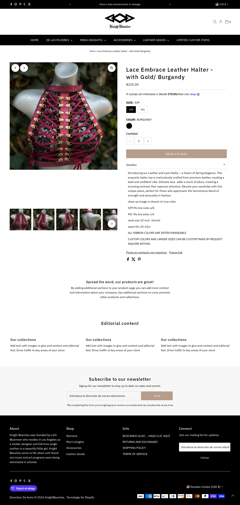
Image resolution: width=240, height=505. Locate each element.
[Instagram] (16, 4)
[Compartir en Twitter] (133, 260)
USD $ (222, 4)
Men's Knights (75, 442)
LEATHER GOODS (154, 40)
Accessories (74, 448)
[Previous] (70, 4)
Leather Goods (75, 454)
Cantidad (132, 133)
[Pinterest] (20, 4)
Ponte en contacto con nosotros (146, 252)
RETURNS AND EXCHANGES (140, 442)
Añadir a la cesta (176, 154)
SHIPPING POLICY (134, 448)
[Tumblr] (25, 4)
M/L (143, 109)
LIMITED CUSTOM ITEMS (193, 40)
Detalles (131, 165)
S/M (131, 109)
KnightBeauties (54, 497)
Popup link (175, 252)
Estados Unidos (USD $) (205, 487)
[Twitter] (29, 4)
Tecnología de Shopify (80, 497)
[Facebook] (11, 4)
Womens (71, 436)
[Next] (170, 4)
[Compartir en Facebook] (128, 260)
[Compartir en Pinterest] (139, 260)
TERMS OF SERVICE (135, 454)
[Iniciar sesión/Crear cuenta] (220, 21)
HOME (35, 40)
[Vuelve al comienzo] (232, 495)
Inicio (92, 51)
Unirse (157, 395)
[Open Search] (214, 21)
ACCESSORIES (123, 40)
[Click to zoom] (112, 68)
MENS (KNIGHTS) (91, 40)
